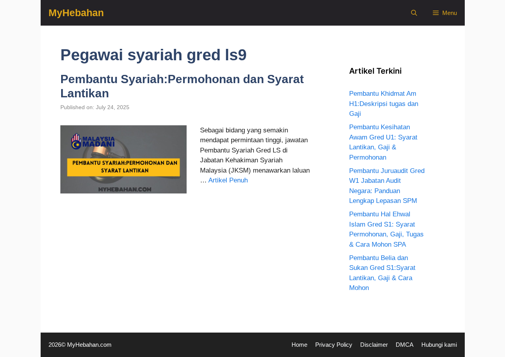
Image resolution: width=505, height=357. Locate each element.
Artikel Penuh (228, 180)
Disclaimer (374, 344)
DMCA (404, 344)
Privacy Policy (333, 344)
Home (299, 344)
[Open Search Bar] (414, 13)
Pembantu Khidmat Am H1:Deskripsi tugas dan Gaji (383, 103)
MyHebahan (76, 12)
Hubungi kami (439, 344)
